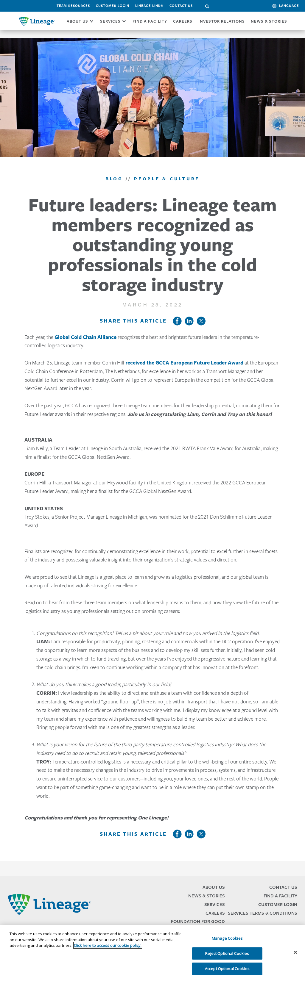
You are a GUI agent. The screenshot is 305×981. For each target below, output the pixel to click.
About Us (214, 887)
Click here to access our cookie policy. (107, 945)
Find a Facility (280, 896)
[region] (152, 953)
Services (214, 904)
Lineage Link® (149, 5)
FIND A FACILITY (150, 21)
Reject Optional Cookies (227, 953)
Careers (215, 913)
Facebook (177, 321)
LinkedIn (189, 321)
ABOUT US (77, 21)
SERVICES (110, 21)
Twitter (201, 321)
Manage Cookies (227, 938)
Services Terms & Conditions (262, 913)
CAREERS (182, 21)
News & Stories (269, 21)
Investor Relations (221, 21)
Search (207, 6)
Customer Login (112, 5)
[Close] (295, 952)
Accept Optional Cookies (227, 968)
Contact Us (181, 5)
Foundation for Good (198, 921)
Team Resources (73, 5)
